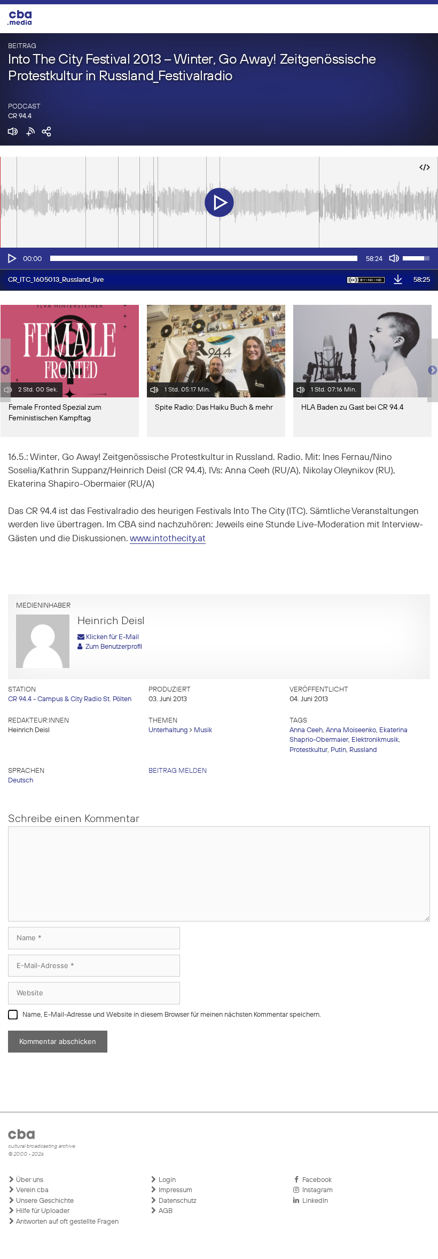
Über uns (28, 1180)
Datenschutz (177, 1200)
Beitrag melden (177, 771)
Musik (203, 730)
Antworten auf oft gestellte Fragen (66, 1221)
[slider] (203, 258)
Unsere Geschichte (44, 1200)
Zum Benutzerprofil (112, 646)
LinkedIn (313, 1200)
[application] (219, 258)
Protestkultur (308, 750)
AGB (165, 1211)
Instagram (316, 1190)
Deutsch (20, 780)
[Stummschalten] (394, 258)
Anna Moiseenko (351, 730)
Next (432, 370)
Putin (338, 750)
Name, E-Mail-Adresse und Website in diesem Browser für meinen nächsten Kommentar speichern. (171, 1014)
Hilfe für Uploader (41, 1211)
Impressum (174, 1190)
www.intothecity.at (168, 538)
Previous (5, 370)
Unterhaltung (168, 730)
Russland (363, 750)
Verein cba (31, 1190)
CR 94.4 (20, 116)
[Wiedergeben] (11, 258)
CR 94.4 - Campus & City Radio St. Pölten (69, 699)
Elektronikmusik (374, 739)
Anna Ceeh (306, 730)
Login (166, 1180)
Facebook (315, 1180)
